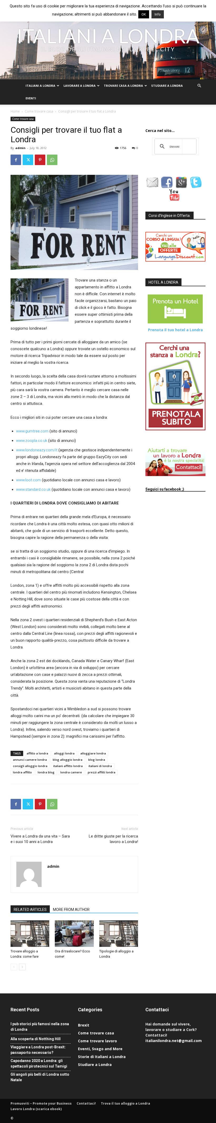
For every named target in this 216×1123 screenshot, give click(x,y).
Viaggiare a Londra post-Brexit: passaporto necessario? (38, 1050)
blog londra (96, 760)
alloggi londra (64, 753)
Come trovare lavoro (97, 1040)
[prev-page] (14, 967)
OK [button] (143, 14)
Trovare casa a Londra (123, 86)
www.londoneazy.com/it (36, 450)
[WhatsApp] (52, 160)
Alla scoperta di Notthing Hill (36, 1039)
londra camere (71, 772)
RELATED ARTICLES (30, 909)
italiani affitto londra (68, 766)
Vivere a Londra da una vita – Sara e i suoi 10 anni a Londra (40, 839)
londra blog (46, 772)
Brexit (83, 1025)
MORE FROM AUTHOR (71, 909)
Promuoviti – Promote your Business (41, 1103)
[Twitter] (28, 160)
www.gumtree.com (32, 431)
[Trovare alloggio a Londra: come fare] (30, 933)
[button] (199, 85)
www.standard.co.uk (33, 489)
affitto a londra (37, 753)
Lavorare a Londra (79, 86)
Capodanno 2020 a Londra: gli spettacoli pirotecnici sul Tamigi (39, 1063)
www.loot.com (28, 480)
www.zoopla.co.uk (31, 440)
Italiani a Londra (40, 86)
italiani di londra (100, 766)
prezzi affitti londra (101, 772)
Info (158, 14)
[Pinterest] (40, 160)
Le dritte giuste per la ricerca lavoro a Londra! (113, 839)
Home (15, 111)
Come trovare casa (39, 111)
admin (20, 148)
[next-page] (22, 967)
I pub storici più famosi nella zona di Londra (40, 1027)
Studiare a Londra (167, 86)
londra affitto (22, 772)
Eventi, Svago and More (100, 1048)
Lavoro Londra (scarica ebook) (36, 1109)
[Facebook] (16, 160)
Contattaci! (86, 1103)
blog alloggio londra (67, 760)
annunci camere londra (30, 760)
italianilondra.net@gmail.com (173, 1040)
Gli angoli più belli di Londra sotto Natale (40, 1077)
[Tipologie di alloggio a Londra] (118, 933)
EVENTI (31, 98)
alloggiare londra (93, 753)
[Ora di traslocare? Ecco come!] (74, 933)
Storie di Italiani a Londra (102, 1056)
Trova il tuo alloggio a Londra (125, 1103)
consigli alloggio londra (30, 766)
